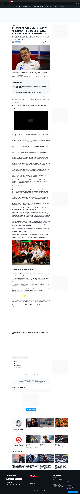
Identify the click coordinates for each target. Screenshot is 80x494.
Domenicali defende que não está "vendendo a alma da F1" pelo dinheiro (28, 92)
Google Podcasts (17, 367)
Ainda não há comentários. (31, 390)
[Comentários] (48, 42)
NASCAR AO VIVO (61, 6)
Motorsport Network (36, 492)
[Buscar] (76, 4)
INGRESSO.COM (18, 1)
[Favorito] (45, 42)
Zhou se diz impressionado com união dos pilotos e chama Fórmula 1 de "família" (30, 89)
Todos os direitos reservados (45, 492)
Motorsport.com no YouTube (27, 6)
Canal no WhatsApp (53, 6)
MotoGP (17, 3)
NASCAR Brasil (38, 3)
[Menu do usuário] (78, 4)
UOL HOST (24, 1)
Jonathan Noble (17, 41)
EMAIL (70, 1)
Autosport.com (32, 483)
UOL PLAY (36, 1)
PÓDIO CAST (46, 6)
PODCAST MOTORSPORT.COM (38, 6)
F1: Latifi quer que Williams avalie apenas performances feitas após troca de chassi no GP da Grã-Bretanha (31, 87)
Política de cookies (39, 490)
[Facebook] (24, 375)
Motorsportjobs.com (33, 481)
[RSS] (20, 485)
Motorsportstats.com (33, 485)
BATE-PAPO (65, 1)
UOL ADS (40, 1)
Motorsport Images (21, 266)
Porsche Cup (30, 3)
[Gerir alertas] (38, 375)
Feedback (54, 477)
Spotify (15, 361)
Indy (55, 3)
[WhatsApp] (29, 375)
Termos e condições (32, 490)
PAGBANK (28, 1)
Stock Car (24, 3)
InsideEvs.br (32, 478)
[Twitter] (27, 375)
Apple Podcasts (17, 365)
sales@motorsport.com (57, 482)
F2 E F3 (50, 3)
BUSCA (59, 1)
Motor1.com (32, 479)
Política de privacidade (47, 490)
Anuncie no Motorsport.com (57, 479)
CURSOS (32, 1)
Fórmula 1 (12, 3)
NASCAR (45, 3)
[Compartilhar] (43, 42)
